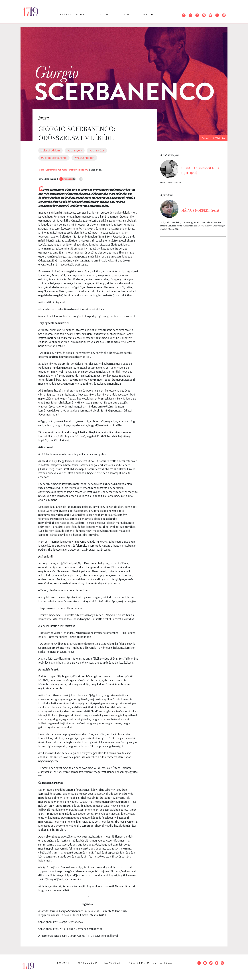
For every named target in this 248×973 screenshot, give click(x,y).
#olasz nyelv (75, 150)
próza (43, 118)
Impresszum (87, 963)
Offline (149, 14)
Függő (103, 14)
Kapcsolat (113, 963)
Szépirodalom (72, 14)
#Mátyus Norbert (84, 157)
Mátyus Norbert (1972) (78, 170)
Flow (125, 14)
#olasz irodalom (50, 150)
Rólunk (63, 963)
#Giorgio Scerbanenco (54, 157)
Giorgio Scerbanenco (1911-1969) (53, 170)
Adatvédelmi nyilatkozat (151, 963)
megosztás (68, 179)
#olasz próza (97, 150)
